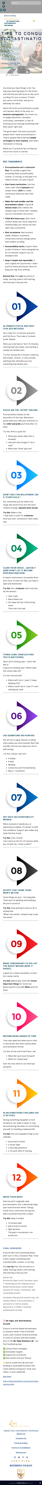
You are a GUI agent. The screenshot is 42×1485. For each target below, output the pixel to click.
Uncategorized (7, 67)
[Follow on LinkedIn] (4, 10)
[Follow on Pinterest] (3, 3)
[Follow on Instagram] (3, 6)
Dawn (6, 63)
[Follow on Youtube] (1, 10)
